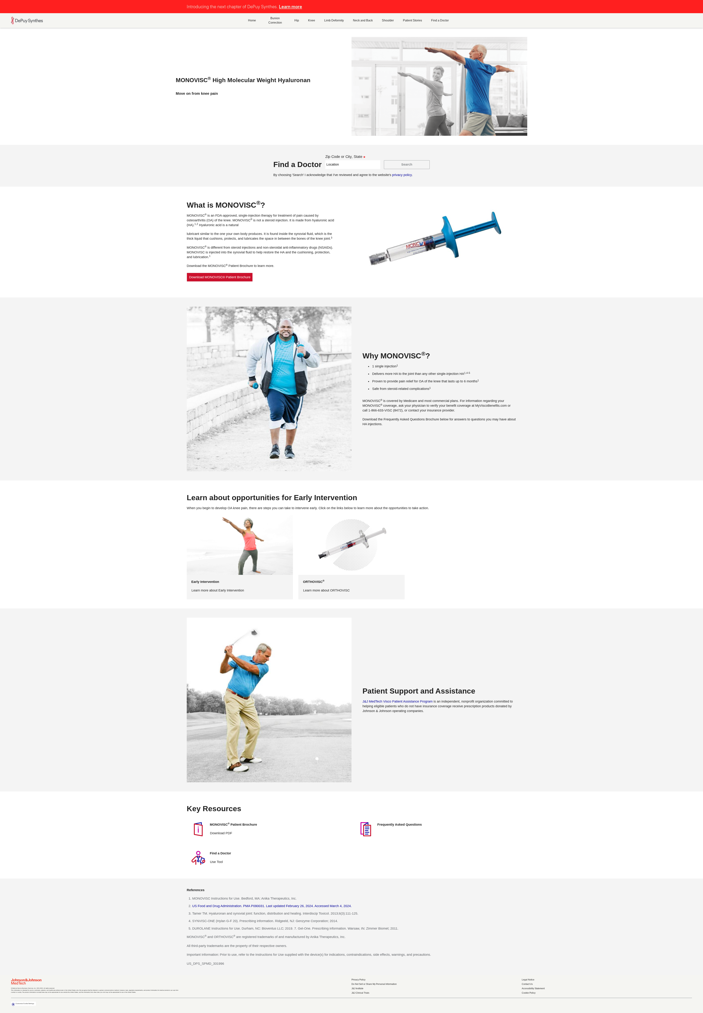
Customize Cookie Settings (25, 1003)
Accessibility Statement (533, 988)
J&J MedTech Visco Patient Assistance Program (397, 701)
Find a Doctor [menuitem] (440, 20)
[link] (220, 277)
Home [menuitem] (252, 20)
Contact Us (527, 984)
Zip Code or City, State (343, 157)
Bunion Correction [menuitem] (275, 20)
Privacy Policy (358, 979)
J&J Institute (357, 988)
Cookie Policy (528, 993)
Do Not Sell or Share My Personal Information (374, 984)
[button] (690, 6)
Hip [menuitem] (296, 20)
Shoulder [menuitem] (388, 20)
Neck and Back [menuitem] (363, 20)
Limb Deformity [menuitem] (334, 20)
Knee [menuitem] (311, 20)
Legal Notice (528, 979)
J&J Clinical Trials (360, 993)
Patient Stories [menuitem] (412, 20)
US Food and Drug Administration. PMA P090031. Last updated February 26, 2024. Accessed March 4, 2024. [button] (272, 906)
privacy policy (402, 175)
